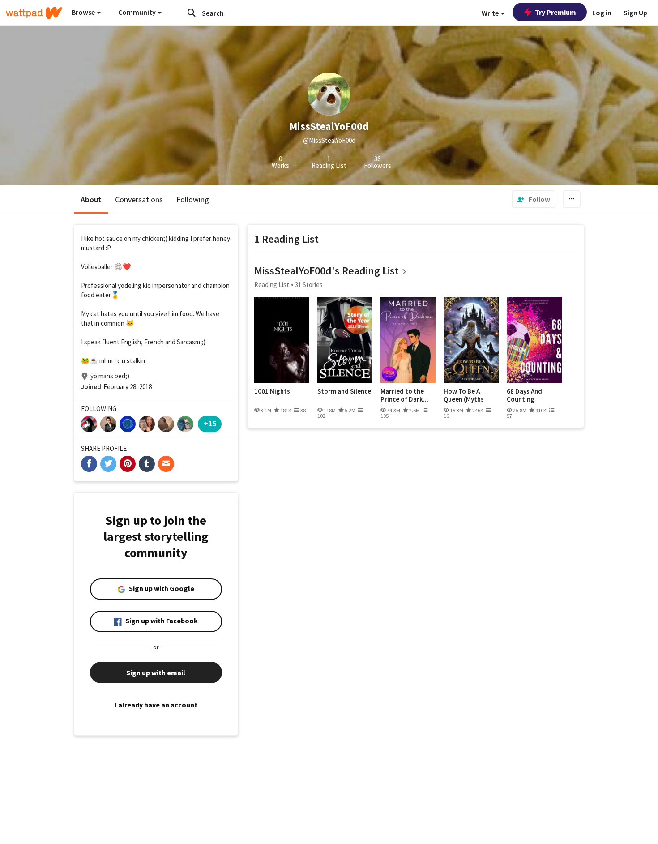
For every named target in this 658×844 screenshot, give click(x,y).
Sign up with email (155, 672)
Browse (84, 12)
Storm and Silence (344, 391)
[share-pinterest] (128, 464)
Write (491, 13)
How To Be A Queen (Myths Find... (464, 395)
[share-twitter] (108, 464)
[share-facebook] (89, 464)
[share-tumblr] (147, 464)
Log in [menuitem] (601, 12)
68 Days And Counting (524, 395)
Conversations (139, 199)
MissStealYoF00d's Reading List (326, 271)
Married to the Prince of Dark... (404, 395)
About (91, 199)
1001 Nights (272, 391)
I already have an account (156, 704)
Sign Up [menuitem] (635, 12)
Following (192, 199)
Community (137, 12)
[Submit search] (191, 12)
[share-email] (166, 464)
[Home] (34, 13)
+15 (210, 423)
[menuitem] (533, 199)
